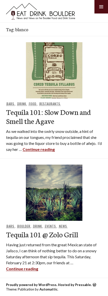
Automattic (48, 289)
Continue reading (39, 149)
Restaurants (49, 103)
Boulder (23, 226)
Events (50, 226)
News (63, 226)
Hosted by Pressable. (75, 285)
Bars (10, 103)
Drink (21, 103)
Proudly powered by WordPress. (31, 285)
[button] (101, 6)
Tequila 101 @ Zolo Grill (42, 234)
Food (32, 103)
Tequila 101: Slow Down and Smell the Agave (48, 116)
